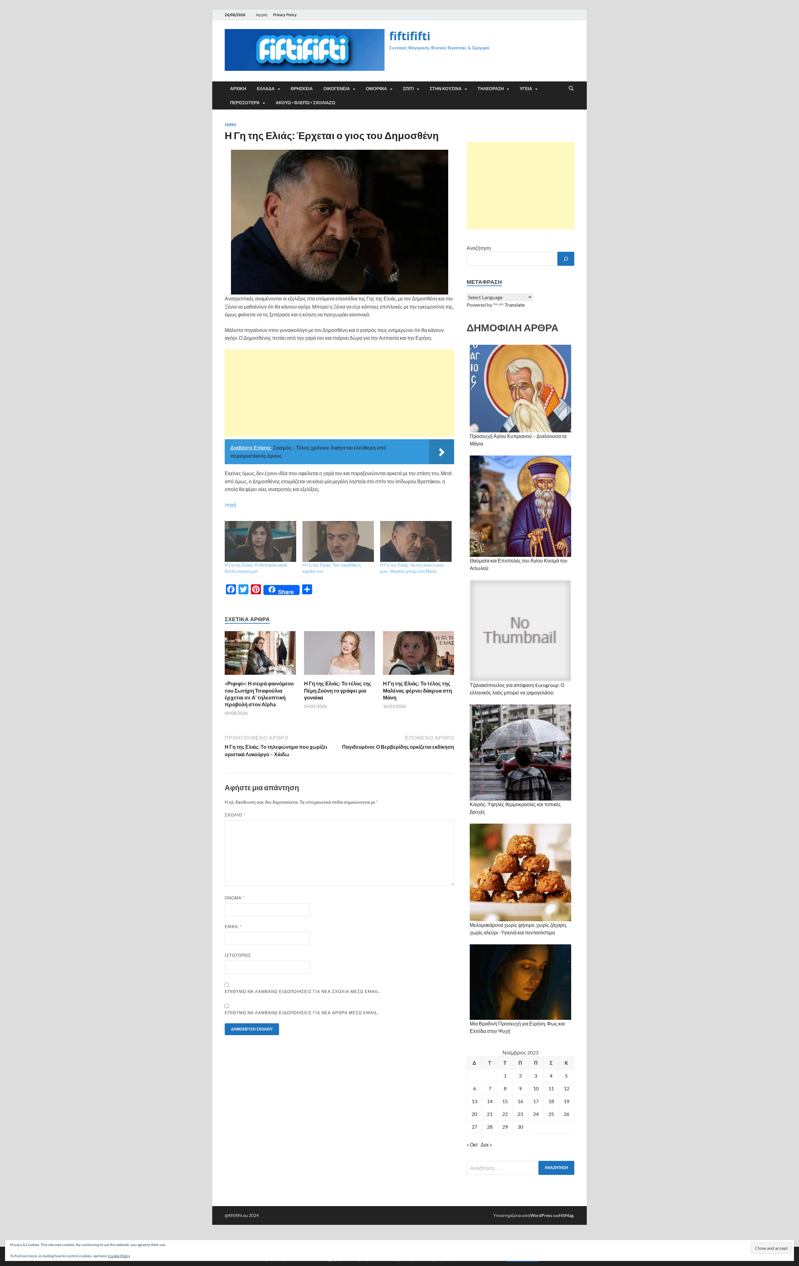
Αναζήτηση (479, 248)
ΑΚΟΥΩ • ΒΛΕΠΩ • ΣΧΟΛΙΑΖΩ (305, 102)
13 (474, 1101)
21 (490, 1114)
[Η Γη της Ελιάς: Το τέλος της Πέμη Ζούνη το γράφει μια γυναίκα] (339, 655)
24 (536, 1114)
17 (536, 1101)
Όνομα (235, 897)
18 (551, 1101)
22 (505, 1114)
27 (474, 1127)
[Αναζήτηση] (565, 259)
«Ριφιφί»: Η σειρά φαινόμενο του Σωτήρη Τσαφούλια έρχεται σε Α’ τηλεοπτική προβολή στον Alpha (259, 693)
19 (566, 1101)
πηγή (230, 505)
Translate (515, 305)
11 (551, 1088)
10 (536, 1088)
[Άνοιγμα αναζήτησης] (571, 88)
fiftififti (409, 36)
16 (520, 1101)
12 (566, 1088)
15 (505, 1101)
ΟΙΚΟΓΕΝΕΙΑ (336, 88)
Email (233, 926)
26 (566, 1114)
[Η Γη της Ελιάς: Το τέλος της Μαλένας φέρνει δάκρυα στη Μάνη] (418, 655)
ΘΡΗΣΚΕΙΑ (302, 88)
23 (520, 1114)
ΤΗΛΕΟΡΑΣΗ (491, 88)
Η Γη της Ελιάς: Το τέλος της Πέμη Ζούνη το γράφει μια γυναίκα (337, 690)
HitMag (566, 1215)
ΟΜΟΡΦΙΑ (376, 88)
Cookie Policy (119, 1256)
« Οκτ (472, 1144)
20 (474, 1114)
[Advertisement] (339, 393)
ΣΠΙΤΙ (408, 88)
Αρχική (261, 14)
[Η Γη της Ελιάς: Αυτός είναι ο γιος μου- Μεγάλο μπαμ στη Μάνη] (416, 541)
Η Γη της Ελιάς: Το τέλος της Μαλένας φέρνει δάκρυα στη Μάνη (417, 690)
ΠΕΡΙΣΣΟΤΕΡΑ (245, 102)
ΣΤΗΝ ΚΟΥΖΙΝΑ (446, 88)
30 (520, 1127)
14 (490, 1101)
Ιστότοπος (238, 955)
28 (490, 1127)
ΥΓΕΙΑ (526, 88)
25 (551, 1114)
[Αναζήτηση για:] (520, 1168)
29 (505, 1127)
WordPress (541, 1215)
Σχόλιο (235, 814)
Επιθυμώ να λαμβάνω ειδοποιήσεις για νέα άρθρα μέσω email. (302, 1012)
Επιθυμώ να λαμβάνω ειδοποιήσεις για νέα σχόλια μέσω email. (302, 991)
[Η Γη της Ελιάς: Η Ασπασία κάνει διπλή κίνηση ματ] (260, 541)
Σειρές (231, 125)
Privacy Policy (285, 14)
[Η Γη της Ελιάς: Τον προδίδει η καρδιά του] (338, 541)
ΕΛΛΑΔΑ (266, 88)
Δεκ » (486, 1144)
